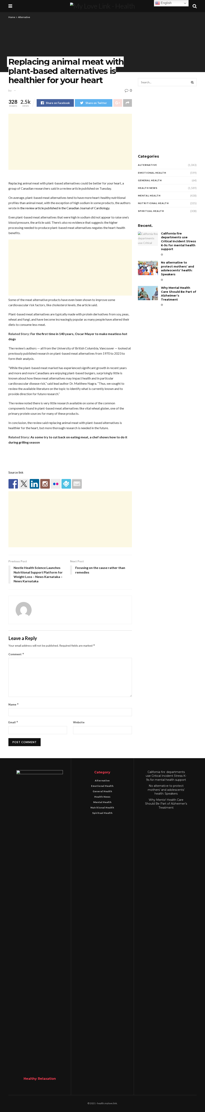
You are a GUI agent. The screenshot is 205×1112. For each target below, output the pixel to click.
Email (13, 722)
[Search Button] (193, 82)
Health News (147, 187)
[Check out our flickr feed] (55, 484)
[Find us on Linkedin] (34, 484)
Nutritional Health (153, 203)
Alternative (24, 17)
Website (78, 722)
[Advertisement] (70, 142)
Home (11, 17)
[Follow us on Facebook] (13, 484)
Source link (15, 472)
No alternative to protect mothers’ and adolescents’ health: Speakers (177, 268)
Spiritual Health (151, 210)
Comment (16, 654)
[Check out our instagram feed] (45, 484)
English (166, 3)
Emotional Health (152, 172)
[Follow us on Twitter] (24, 484)
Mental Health (149, 195)
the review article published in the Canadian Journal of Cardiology (64, 208)
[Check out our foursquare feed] (66, 484)
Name (13, 704)
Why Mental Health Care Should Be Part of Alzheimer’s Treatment (178, 293)
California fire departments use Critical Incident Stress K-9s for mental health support (178, 241)
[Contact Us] (77, 484)
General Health (150, 180)
